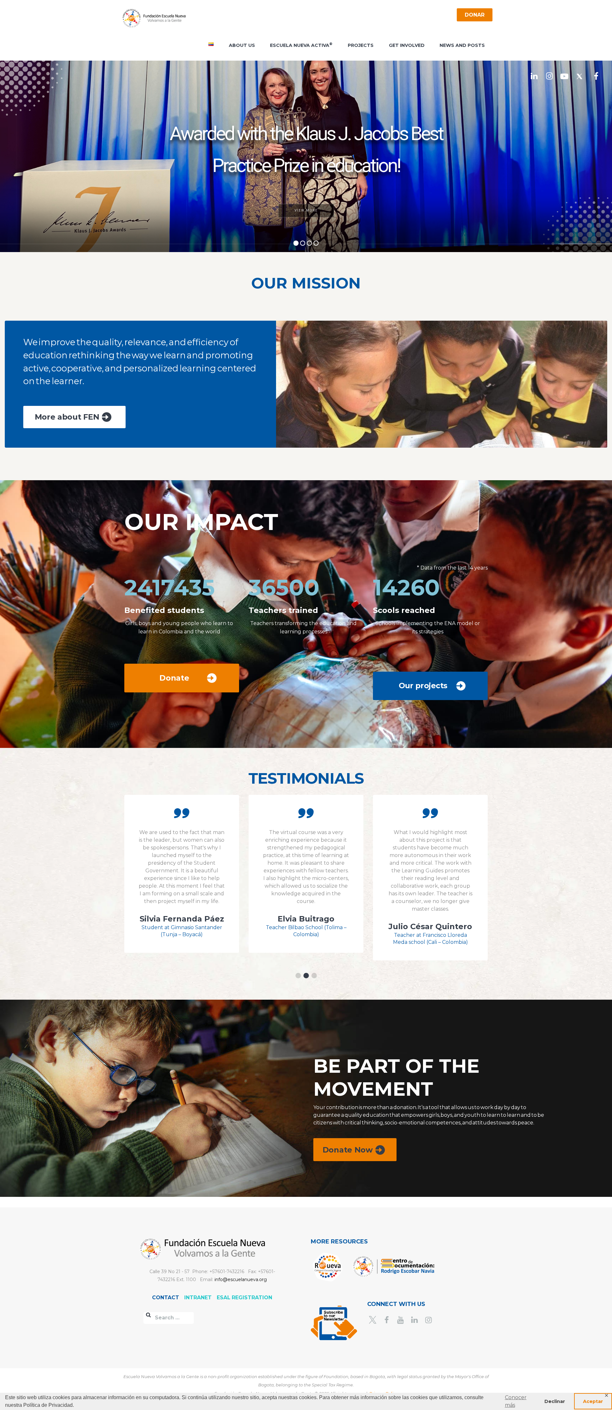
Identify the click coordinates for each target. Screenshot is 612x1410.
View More (306, 210)
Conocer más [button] (516, 1401)
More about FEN (67, 417)
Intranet (198, 1297)
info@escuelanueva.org (241, 1279)
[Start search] (148, 1315)
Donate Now (348, 1149)
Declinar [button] (554, 1401)
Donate (174, 678)
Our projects (423, 685)
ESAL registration (244, 1297)
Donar (474, 15)
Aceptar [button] (593, 1401)
